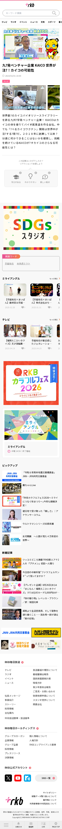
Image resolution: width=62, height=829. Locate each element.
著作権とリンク (49, 799)
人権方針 (33, 740)
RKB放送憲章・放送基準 (17, 718)
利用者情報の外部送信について (43, 803)
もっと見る (54, 278)
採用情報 (9, 708)
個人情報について (38, 736)
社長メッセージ (12, 695)
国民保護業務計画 (42, 678)
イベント (23, 22)
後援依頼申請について (44, 695)
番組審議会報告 (40, 674)
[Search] (54, 13)
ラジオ (13, 22)
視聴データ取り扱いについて (44, 796)
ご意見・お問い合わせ (44, 691)
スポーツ (51, 22)
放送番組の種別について (45, 669)
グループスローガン (15, 736)
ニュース (34, 22)
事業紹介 (9, 700)
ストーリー (10, 704)
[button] (6, 825)
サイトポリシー (49, 792)
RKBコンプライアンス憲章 (42, 744)
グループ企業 (11, 744)
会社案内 (9, 712)
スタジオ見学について (44, 700)
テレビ (4, 22)
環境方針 (37, 682)
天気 (43, 22)
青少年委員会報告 (42, 687)
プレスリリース (12, 753)
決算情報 (9, 757)
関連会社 (37, 704)
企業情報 (9, 740)
